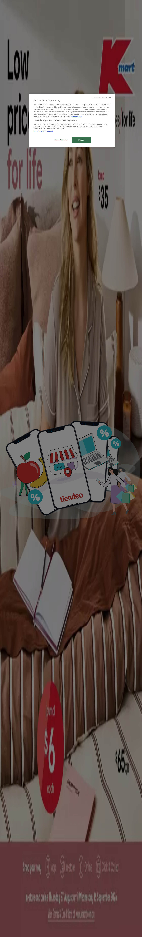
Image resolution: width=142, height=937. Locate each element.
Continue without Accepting (102, 97)
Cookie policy (76, 116)
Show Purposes (61, 140)
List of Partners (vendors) (43, 131)
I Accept (81, 140)
